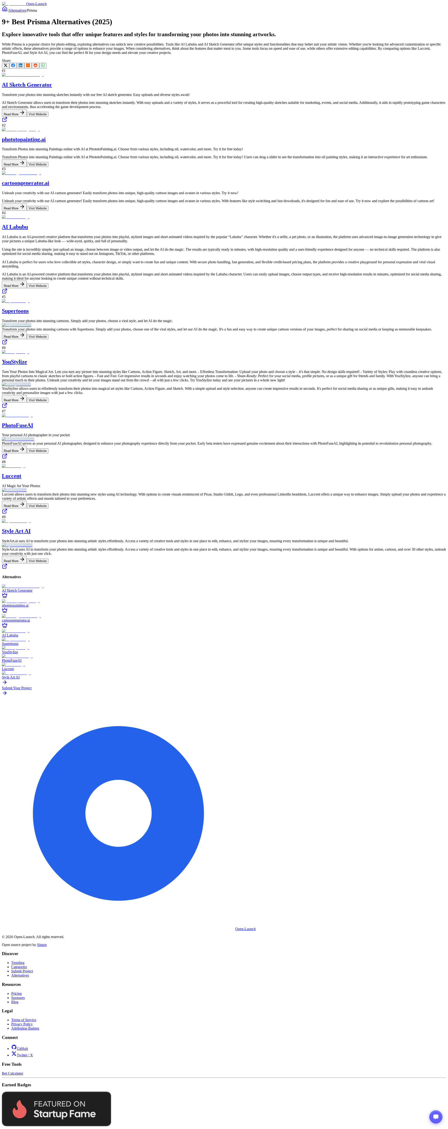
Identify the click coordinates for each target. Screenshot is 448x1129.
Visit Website (38, 114)
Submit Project (22, 971)
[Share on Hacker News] (28, 66)
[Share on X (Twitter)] (5, 66)
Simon (42, 945)
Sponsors (18, 998)
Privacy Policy (22, 1024)
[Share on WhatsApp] (43, 66)
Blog (14, 1002)
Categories (19, 967)
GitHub (22, 1049)
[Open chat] (435, 1116)
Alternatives (17, 10)
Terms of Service (23, 1020)
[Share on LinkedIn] (20, 66)
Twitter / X (25, 1055)
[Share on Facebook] (13, 66)
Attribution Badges (25, 1028)
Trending (17, 963)
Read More (11, 114)
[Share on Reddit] (35, 66)
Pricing (16, 993)
